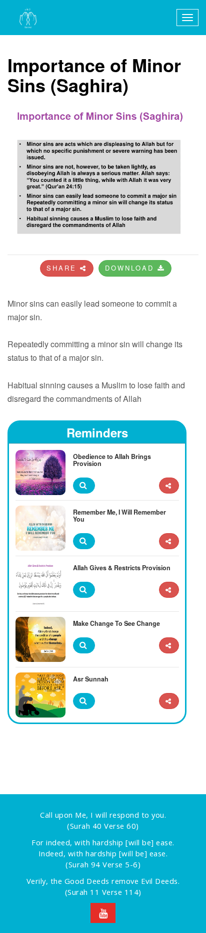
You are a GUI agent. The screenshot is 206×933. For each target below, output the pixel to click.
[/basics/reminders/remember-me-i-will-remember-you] (169, 541)
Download (131, 268)
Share (63, 268)
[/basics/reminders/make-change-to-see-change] (169, 645)
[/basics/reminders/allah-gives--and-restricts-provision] (169, 590)
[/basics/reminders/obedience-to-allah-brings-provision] (169, 486)
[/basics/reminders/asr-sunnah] (169, 701)
